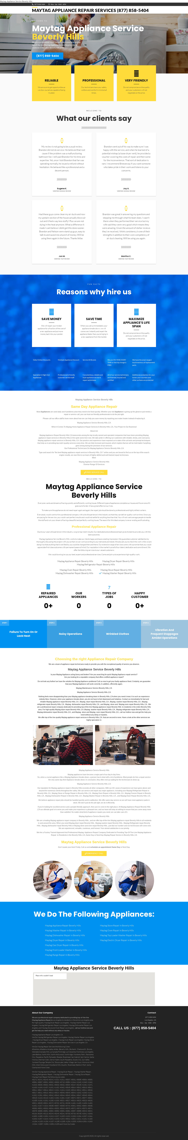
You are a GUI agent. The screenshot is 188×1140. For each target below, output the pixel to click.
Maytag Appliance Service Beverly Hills (94, 491)
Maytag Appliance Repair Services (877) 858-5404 (90, 10)
